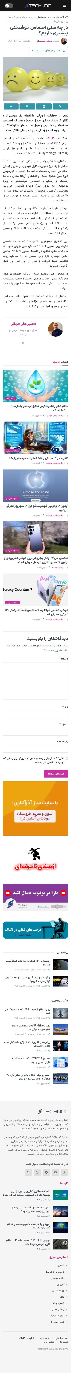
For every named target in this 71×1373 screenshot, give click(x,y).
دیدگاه (63, 659)
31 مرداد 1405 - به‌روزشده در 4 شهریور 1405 (31, 1034)
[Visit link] (35, 808)
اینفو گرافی (11, 398)
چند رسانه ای (57, 1322)
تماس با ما (49, 1342)
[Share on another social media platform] (11, 106)
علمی (56, 17)
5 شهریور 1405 (37, 415)
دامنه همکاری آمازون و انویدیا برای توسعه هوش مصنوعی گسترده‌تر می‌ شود (26, 1193)
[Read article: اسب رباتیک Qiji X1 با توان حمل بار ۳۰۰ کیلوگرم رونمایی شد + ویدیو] (60, 1078)
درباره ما (64, 1342)
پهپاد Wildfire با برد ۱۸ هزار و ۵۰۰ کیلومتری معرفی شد (31, 1027)
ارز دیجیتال (58, 1290)
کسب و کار (58, 1303)
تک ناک (64, 17)
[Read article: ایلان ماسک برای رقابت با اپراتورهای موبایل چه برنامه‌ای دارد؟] (60, 1211)
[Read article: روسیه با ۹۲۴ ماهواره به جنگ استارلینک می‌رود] (60, 964)
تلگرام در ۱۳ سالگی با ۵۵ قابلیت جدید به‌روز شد (38, 458)
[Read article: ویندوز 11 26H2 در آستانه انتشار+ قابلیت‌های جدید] (60, 1062)
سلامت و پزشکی (44, 17)
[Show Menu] (64, 5)
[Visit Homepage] (38, 5)
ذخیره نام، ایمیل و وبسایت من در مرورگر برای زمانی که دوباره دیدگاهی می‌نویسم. (33, 760)
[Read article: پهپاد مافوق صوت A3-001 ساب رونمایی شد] (60, 1013)
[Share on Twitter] (27, 106)
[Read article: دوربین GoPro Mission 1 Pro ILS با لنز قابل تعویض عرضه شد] (60, 1244)
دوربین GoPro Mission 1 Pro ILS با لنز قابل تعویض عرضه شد (28, 1242)
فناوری (60, 1265)
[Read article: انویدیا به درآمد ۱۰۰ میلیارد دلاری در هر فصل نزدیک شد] (60, 1227)
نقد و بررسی (57, 1278)
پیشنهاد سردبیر (12, 451)
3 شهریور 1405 (42, 1083)
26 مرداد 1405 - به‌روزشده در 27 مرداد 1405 (31, 970)
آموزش (60, 1284)
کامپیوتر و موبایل (54, 1272)
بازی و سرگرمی (56, 1315)
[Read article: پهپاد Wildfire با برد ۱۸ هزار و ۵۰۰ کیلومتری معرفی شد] (60, 1029)
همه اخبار (44, 1338)
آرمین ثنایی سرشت (54, 463)
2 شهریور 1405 (42, 1067)
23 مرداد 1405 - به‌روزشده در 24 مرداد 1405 (31, 986)
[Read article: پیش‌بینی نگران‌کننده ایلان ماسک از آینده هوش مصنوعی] (60, 1046)
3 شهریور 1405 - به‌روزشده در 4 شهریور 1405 (31, 1018)
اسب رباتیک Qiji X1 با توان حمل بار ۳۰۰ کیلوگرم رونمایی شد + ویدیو (28, 1077)
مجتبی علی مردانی (44, 41)
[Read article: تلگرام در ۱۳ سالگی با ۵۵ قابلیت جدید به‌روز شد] (35, 438)
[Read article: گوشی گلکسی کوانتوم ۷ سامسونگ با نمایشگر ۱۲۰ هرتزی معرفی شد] (35, 589)
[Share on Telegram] (44, 106)
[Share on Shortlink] (60, 106)
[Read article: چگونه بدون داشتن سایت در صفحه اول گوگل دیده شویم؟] (60, 981)
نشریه (38, 148)
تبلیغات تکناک (26, 1338)
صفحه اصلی (61, 1338)
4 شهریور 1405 (36, 463)
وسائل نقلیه (57, 1309)
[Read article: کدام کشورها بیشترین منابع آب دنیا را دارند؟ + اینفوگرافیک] (35, 386)
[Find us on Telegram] (46, 1172)
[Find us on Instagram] (37, 1172)
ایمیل (63, 724)
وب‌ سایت (62, 741)
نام (65, 707)
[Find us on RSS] (28, 1172)
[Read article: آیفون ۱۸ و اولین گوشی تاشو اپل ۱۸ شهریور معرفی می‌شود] (35, 485)
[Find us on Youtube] (55, 1172)
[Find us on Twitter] (64, 1172)
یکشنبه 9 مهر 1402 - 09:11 (19, 41)
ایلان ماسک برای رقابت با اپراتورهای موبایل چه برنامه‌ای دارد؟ (30, 1209)
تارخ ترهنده (57, 567)
